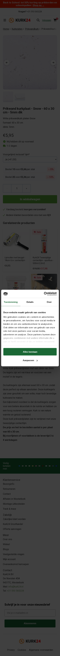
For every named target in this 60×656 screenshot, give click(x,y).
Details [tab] (30, 302)
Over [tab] (49, 302)
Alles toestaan (30, 351)
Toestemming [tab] (11, 302)
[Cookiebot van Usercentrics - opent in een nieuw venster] (44, 294)
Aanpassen (28, 360)
